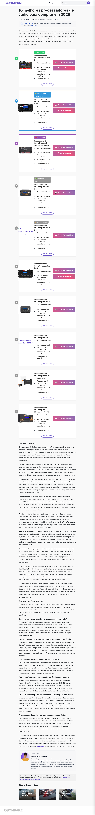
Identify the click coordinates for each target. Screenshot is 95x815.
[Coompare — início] (14, 2)
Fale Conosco (71, 810)
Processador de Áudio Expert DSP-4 (42, 301)
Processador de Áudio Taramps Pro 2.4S (42, 102)
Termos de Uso (60, 810)
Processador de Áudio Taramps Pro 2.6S (42, 266)
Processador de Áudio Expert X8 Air (42, 375)
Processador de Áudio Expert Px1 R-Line (42, 187)
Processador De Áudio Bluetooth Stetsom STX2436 (41, 143)
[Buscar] (88, 2)
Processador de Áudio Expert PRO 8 (42, 337)
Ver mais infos (47, 84)
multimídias (40, 746)
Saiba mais (33, 25)
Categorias (53, 3)
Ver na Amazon (65, 68)
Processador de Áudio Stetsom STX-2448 (42, 58)
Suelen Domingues (31, 19)
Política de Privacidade (46, 810)
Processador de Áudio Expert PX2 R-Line (42, 228)
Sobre (35, 810)
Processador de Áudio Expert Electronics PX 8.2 (41, 410)
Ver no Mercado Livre (65, 62)
